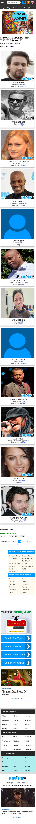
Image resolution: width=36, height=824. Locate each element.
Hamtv (15, 770)
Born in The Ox (15, 43)
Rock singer (18, 84)
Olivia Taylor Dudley (18, 162)
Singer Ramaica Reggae (18, 441)
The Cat (24, 581)
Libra (15, 716)
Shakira (27, 770)
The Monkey (12, 589)
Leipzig (18, 245)
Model (25, 8)
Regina (18, 482)
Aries (15, 724)
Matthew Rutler (18, 518)
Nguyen (27, 766)
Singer (3, 8)
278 (30, 541)
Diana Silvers (18, 360)
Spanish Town (18, 205)
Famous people (5, 43)
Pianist (18, 243)
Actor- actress (17, 8)
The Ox (24, 579)
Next (17, 545)
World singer (18, 401)
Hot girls (9, 8)
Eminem (5, 766)
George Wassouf (18, 399)
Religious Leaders (18, 203)
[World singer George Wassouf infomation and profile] (17, 397)
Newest (31, 8)
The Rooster (25, 589)
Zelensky (5, 758)
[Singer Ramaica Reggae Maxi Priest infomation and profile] (17, 436)
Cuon (26, 758)
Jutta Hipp (18, 241)
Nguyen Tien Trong (14, 563)
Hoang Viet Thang (14, 556)
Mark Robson (18, 122)
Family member (18, 520)
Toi (22, 571)
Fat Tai (24, 569)
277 (27, 541)
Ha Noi (18, 324)
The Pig (24, 592)
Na (14, 758)
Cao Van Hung (18, 320)
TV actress (18, 163)
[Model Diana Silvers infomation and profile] (17, 357)
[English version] (33, 2)
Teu (14, 766)
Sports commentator (18, 282)
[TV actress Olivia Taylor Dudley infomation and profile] (17, 159)
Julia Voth (18, 478)
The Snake (25, 584)
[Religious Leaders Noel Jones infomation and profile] (17, 199)
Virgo (4, 716)
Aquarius (28, 720)
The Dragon (12, 584)
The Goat (24, 587)
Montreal (18, 126)
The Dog (11, 592)
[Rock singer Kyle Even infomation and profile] (17, 80)
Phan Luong (12, 566)
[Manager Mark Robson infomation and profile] (17, 120)
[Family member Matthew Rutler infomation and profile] (17, 516)
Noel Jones (18, 201)
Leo (26, 728)
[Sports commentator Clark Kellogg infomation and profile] (17, 278)
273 (13, 541)
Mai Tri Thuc (12, 571)
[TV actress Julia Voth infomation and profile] (17, 476)
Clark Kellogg (18, 280)
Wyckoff (18, 522)
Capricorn (16, 720)
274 (16, 541)
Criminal (18, 322)
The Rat (11, 579)
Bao (14, 762)
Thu (26, 762)
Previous (4, 541)
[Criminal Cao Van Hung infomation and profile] (17, 318)
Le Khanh (24, 563)
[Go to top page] (34, 822)
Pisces (4, 724)
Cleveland (18, 284)
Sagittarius (5, 720)
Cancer (15, 728)
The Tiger (11, 581)
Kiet (3, 770)
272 (9, 541)
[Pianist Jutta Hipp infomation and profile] (17, 238)
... (33, 541)
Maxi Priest (18, 439)
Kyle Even (18, 82)
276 (23, 541)
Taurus (27, 724)
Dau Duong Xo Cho (27, 566)
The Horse (12, 587)
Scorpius (27, 716)
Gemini (4, 728)
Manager (18, 124)
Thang (4, 762)
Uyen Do (11, 569)
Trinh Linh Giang (26, 556)
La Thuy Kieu (13, 558)
